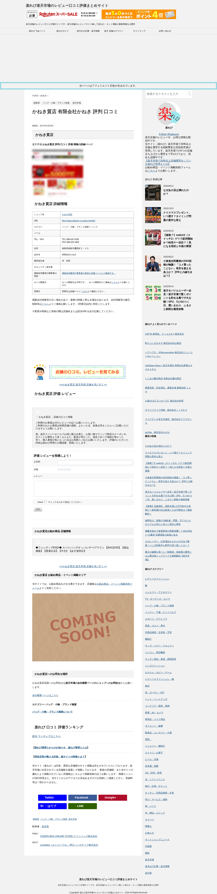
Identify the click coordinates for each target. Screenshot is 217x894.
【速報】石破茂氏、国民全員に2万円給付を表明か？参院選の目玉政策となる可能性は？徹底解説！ (168, 510)
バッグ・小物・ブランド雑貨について (52, 711)
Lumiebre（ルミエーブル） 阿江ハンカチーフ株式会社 (69, 845)
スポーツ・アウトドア (156, 619)
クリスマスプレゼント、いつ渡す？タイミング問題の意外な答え (177, 216)
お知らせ (149, 833)
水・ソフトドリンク (155, 779)
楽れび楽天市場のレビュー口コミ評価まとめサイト (67, 5)
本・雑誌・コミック (155, 813)
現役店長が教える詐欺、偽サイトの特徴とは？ (60, 756)
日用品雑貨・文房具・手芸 (158, 632)
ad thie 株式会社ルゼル (157, 432)
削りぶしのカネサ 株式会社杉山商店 (163, 343)
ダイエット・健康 (154, 726)
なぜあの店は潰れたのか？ (158, 446)
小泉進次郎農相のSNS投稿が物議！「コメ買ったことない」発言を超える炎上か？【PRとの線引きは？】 (177, 268)
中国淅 (148, 846)
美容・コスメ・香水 (155, 625)
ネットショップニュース (157, 839)
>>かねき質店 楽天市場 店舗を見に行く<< (83, 384)
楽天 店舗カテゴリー (113, 31)
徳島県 (36, 819)
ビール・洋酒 (151, 759)
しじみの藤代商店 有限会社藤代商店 (163, 378)
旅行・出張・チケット (156, 786)
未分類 (148, 873)
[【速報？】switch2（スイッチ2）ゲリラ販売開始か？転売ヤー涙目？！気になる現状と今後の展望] (153, 244)
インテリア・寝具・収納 (157, 706)
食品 (147, 686)
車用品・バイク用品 (155, 719)
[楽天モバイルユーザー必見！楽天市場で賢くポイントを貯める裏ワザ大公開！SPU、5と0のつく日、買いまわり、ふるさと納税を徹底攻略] (153, 299)
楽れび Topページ (37, 31)
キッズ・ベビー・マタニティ (159, 645)
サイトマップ (139, 31)
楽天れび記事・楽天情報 (88, 31)
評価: (36, 469)
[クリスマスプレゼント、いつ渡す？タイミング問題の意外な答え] (153, 221)
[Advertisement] (108, 58)
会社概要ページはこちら (45, 695)
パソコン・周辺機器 (155, 652)
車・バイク (150, 806)
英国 (148, 739)
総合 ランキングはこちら (46, 736)
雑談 (147, 853)
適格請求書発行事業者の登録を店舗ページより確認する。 (89, 273)
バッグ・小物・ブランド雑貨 (53, 819)
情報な (148, 826)
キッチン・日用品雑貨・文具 (159, 793)
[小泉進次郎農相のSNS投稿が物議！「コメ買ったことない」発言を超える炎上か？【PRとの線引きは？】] (153, 270)
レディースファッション (157, 579)
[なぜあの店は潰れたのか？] (153, 199)
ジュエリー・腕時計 (155, 746)
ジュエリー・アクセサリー (158, 592)
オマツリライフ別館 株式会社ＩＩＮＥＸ (166, 410)
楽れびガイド (62, 31)
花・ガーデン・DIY (154, 692)
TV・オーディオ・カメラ (157, 599)
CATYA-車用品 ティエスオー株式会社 (164, 334)
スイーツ (149, 819)
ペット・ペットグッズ (156, 699)
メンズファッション (155, 665)
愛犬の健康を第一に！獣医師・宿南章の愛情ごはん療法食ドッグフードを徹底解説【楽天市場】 (168, 556)
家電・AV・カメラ (154, 712)
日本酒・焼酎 (151, 766)
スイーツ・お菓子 (154, 752)
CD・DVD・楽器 (153, 772)
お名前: (37, 461)
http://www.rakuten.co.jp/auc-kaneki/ (78, 220)
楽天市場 (72, 819)
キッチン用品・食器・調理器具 (160, 659)
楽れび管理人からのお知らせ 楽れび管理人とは (61, 747)
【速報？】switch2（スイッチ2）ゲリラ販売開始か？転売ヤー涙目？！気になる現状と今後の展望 (178, 240)
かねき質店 (67, 214)
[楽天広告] (63, 17)
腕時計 (148, 639)
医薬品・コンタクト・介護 (158, 732)
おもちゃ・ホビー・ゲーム (158, 672)
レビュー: (38, 476)
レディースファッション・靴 (159, 679)
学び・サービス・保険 (156, 799)
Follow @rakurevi (169, 134)
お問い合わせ (165, 31)
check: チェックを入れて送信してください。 (60, 502)
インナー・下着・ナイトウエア (160, 612)
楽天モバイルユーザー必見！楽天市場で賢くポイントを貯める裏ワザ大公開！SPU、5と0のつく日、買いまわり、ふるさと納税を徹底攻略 (168, 496)
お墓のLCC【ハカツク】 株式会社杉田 (164, 400)
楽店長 (45, 826)
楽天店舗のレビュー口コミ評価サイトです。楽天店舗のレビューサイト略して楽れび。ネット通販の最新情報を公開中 (108, 885)
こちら (115, 282)
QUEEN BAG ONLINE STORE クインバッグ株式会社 (68, 836)
